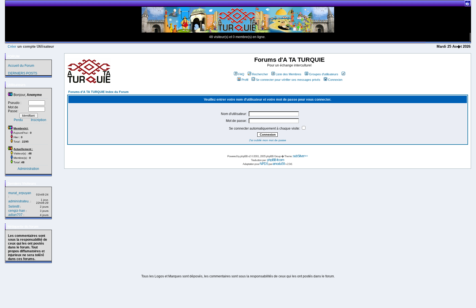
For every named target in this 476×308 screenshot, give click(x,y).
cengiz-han (16, 211)
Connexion (335, 79)
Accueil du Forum (21, 66)
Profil (245, 79)
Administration (28, 169)
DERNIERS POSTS (22, 73)
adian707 (15, 215)
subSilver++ (300, 156)
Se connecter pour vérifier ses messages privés (288, 79)
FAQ (241, 74)
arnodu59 (278, 164)
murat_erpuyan (19, 193)
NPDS (264, 164)
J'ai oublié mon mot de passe (267, 140)
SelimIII (13, 206)
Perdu (18, 120)
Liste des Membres (288, 74)
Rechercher (260, 74)
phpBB (244, 156)
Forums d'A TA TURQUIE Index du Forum (98, 91)
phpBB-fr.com (275, 160)
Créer (12, 47)
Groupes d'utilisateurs (323, 74)
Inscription (38, 120)
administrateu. (18, 201)
